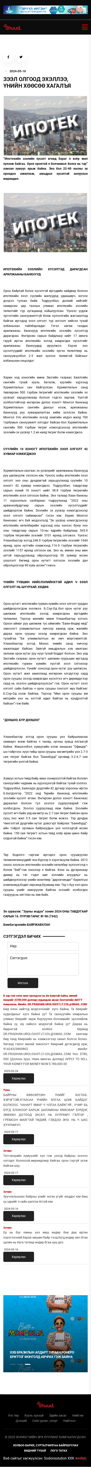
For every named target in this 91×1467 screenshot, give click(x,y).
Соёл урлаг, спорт (45, 1420)
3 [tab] (27, 1364)
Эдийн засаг (58, 1415)
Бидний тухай (35, 1450)
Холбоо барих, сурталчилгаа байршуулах (45, 1445)
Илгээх (23, 983)
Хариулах (19, 1078)
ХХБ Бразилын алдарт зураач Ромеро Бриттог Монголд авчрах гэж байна (42, 1354)
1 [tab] (12, 1277)
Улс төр (13, 1415)
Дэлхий (21, 1420)
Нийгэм (77, 1415)
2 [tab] (20, 1364)
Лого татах (58, 1450)
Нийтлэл (69, 1420)
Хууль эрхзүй (34, 1415)
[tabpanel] (45, 1333)
